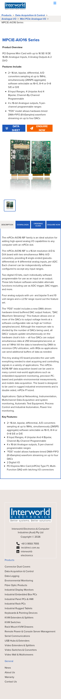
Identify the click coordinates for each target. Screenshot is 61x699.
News (8, 667)
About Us (10, 672)
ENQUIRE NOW (42, 128)
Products (7, 15)
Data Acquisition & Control (30, 15)
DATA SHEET (16, 128)
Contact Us (11, 681)
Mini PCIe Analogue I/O (33, 19)
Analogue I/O (9, 19)
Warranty (9, 677)
